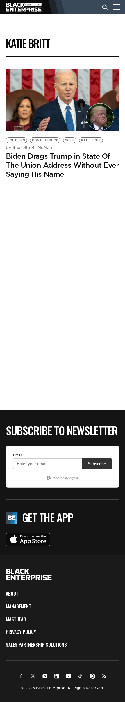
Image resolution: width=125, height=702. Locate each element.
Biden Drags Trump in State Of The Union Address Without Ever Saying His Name (62, 165)
